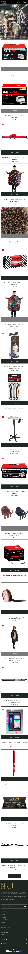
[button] (25, 906)
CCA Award (3, 934)
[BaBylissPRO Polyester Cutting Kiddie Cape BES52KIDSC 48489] (14, 178)
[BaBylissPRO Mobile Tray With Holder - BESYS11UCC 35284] (14, 429)
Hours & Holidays (5, 919)
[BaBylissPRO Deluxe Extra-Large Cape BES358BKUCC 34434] (14, 638)
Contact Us (3, 917)
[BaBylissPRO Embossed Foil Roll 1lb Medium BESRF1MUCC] (14, 95)
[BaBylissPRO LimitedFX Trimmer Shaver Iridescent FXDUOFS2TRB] (14, 721)
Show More (5, 27)
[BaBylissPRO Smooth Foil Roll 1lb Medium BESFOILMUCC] (14, 470)
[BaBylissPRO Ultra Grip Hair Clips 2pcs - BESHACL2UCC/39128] (14, 512)
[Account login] (20, 2)
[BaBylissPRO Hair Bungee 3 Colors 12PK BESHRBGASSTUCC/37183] (14, 387)
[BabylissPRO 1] (14, 262)
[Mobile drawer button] (25, 2)
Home (3, 16)
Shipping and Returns (6, 927)
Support (3, 914)
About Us (3, 922)
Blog (2, 924)
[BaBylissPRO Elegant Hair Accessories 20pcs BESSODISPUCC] (14, 803)
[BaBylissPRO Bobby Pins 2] (14, 554)
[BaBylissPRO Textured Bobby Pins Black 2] (14, 844)
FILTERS (15, 949)
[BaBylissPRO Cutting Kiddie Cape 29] (14, 303)
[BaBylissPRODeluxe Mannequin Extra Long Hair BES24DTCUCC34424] (14, 596)
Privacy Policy (4, 929)
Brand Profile (7, 31)
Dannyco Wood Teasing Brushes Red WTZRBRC (14, 784)
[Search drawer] (18, 2)
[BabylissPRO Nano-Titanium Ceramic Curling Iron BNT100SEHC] (14, 136)
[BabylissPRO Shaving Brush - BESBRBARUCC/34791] (14, 220)
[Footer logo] (7, 886)
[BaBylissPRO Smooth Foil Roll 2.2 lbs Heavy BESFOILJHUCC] (14, 53)
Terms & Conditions (5, 932)
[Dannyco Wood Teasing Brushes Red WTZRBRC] (14, 763)
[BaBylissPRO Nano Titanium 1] (14, 679)
